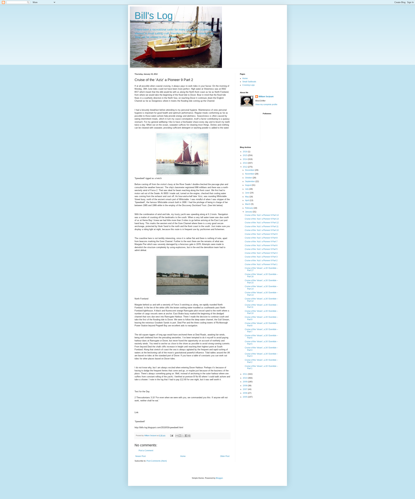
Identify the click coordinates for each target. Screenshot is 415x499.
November (250, 174)
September (250, 181)
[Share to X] (183, 435)
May (247, 197)
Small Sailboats (249, 82)
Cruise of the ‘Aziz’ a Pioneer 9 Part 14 (262, 215)
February (249, 208)
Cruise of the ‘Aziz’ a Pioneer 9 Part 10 (262, 230)
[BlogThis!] (180, 435)
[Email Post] (171, 435)
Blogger (219, 478)
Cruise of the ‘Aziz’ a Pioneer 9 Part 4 (261, 253)
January (249, 212)
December (250, 170)
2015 (245, 155)
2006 (245, 393)
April (247, 200)
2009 (245, 382)
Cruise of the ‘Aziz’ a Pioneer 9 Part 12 (262, 222)
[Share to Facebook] (186, 435)
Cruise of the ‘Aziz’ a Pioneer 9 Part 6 (261, 245)
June (247, 193)
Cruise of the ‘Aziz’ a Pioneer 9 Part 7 (261, 241)
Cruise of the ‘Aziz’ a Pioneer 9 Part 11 (262, 226)
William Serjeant (266, 96)
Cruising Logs (248, 85)
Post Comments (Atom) (157, 461)
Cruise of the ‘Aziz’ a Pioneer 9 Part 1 (261, 264)
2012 (245, 167)
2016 (245, 152)
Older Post (224, 456)
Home (183, 456)
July (247, 189)
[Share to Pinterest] (189, 435)
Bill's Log (154, 15)
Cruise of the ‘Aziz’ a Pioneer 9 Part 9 (261, 234)
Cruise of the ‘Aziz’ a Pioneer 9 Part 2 (261, 260)
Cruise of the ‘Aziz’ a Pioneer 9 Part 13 (262, 219)
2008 (245, 385)
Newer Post (140, 456)
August (248, 185)
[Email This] (176, 435)
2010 (245, 378)
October (249, 178)
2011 (245, 374)
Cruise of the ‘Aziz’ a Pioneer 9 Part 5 (261, 249)
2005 (245, 397)
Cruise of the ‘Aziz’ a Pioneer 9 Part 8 (261, 238)
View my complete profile (266, 104)
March (248, 204)
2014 (245, 159)
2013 (245, 163)
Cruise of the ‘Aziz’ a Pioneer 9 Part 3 (261, 257)
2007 (245, 389)
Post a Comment (146, 450)
